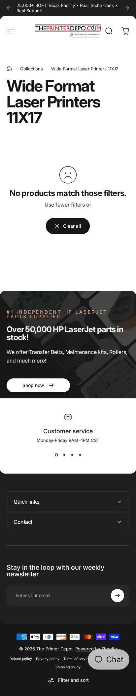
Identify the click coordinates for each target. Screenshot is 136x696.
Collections (31, 68)
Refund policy (21, 659)
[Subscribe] (117, 595)
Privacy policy (47, 659)
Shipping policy (68, 667)
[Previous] (9, 8)
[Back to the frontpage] (9, 68)
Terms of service (76, 659)
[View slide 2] (64, 455)
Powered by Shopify (96, 648)
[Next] (126, 8)
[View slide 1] (56, 455)
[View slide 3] (72, 455)
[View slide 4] (80, 455)
